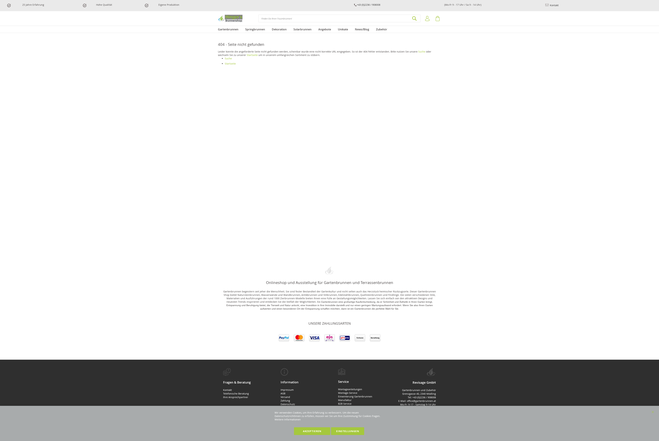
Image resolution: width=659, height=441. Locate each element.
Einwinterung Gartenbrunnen (355, 396)
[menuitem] (230, 29)
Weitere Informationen (288, 419)
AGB (283, 393)
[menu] (329, 29)
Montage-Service (347, 392)
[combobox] (339, 18)
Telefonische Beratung (236, 393)
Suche (421, 51)
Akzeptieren (312, 431)
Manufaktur (345, 400)
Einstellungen (347, 431)
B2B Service (344, 403)
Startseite (252, 55)
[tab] (243, 383)
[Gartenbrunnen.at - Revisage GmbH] (230, 18)
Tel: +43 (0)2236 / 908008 (422, 397)
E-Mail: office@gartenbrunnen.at (417, 401)
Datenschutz (288, 404)
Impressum (287, 389)
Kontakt (554, 5)
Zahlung (285, 400)
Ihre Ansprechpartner (235, 397)
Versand (285, 397)
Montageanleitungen (350, 389)
